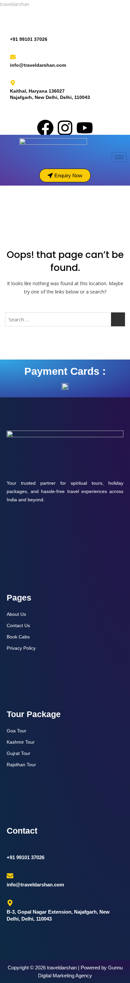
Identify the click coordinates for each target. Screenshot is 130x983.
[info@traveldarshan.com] (13, 57)
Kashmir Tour (21, 742)
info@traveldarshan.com (38, 65)
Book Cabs (18, 636)
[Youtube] (84, 128)
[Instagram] (65, 128)
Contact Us (18, 625)
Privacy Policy (21, 648)
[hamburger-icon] (119, 157)
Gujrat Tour (18, 753)
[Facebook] (45, 128)
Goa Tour (16, 730)
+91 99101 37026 (28, 39)
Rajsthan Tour (21, 764)
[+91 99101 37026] (13, 31)
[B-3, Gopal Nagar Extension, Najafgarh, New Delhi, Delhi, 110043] (10, 903)
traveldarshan (14, 4)
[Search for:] (65, 319)
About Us (16, 614)
